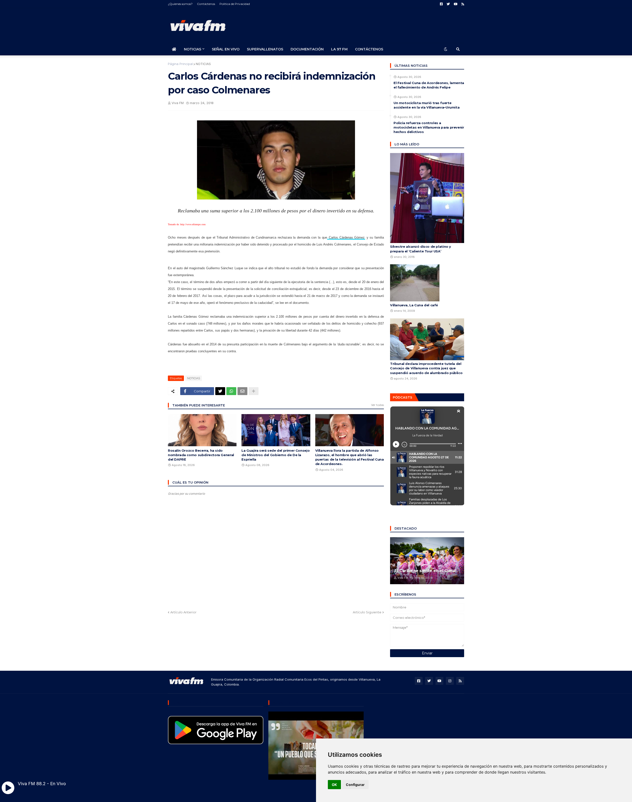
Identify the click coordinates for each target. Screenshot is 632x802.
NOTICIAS (203, 64)
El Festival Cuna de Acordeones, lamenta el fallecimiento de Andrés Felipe (429, 85)
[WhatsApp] (231, 391)
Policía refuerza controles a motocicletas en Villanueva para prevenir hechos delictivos (429, 127)
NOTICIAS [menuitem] (192, 49)
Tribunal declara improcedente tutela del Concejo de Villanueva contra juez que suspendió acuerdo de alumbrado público (426, 368)
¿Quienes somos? (180, 4)
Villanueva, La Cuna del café (414, 305)
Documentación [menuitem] (307, 49)
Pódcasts (402, 397)
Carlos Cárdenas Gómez (347, 237)
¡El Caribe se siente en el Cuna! (425, 570)
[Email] (242, 391)
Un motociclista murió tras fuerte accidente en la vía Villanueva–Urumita (426, 105)
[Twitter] (220, 391)
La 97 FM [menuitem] (339, 49)
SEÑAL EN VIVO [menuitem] (225, 49)
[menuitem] (174, 49)
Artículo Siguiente (367, 612)
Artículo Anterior (183, 612)
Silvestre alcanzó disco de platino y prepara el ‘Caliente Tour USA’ (420, 249)
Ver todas (377, 405)
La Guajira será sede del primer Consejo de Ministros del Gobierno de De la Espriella (275, 454)
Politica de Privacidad (234, 4)
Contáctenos (206, 4)
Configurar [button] (355, 784)
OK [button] (334, 784)
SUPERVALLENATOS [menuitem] (265, 49)
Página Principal (180, 64)
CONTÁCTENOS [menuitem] (369, 49)
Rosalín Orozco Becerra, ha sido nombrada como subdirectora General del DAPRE (201, 454)
